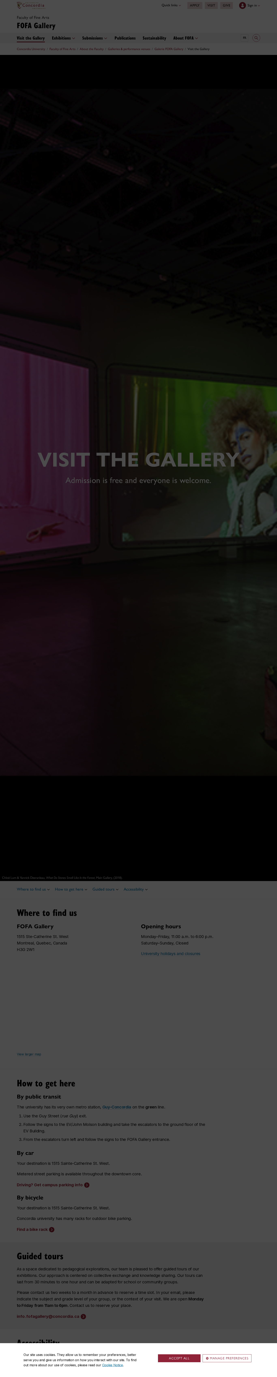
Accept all (179, 1358)
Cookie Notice (112, 1365)
